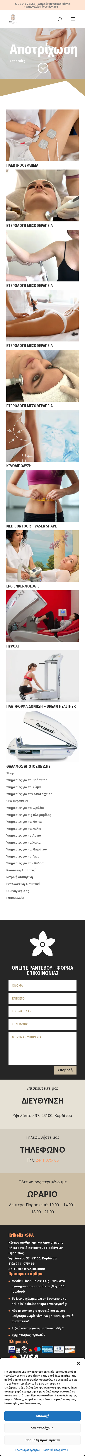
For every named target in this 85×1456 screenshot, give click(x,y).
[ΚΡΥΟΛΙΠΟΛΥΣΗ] (42, 436)
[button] (78, 1363)
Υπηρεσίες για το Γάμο (22, 856)
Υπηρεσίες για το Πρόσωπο (27, 780)
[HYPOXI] (42, 616)
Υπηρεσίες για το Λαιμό (23, 835)
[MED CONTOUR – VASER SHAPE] (42, 496)
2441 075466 (47, 1160)
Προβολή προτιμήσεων (43, 1440)
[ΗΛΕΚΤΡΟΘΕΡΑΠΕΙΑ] (42, 135)
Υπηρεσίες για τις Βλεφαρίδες (28, 815)
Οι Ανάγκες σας (17, 891)
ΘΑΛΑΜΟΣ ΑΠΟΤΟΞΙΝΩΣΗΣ (28, 766)
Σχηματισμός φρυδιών (28, 1335)
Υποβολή (65, 1070)
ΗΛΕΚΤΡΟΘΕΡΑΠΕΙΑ (22, 165)
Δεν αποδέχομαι (42, 1428)
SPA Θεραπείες (17, 801)
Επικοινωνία (15, 898)
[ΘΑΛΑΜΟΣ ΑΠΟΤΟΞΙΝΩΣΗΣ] (42, 736)
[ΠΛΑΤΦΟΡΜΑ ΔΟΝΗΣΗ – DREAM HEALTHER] (42, 676)
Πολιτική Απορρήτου (27, 1450)
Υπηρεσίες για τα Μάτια (24, 822)
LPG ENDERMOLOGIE (22, 586)
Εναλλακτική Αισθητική (23, 884)
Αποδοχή (42, 1416)
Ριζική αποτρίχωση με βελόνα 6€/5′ (38, 1328)
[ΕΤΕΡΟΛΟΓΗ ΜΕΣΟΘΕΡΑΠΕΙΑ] (42, 195)
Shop (10, 773)
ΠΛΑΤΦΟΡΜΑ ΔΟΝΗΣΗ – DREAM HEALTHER (41, 706)
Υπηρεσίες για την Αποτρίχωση (29, 794)
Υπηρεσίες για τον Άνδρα (25, 863)
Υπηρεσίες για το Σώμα (23, 787)
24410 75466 (27, 3)
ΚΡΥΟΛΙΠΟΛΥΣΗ (19, 465)
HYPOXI (12, 646)
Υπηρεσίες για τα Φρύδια (25, 808)
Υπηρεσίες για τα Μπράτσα (26, 849)
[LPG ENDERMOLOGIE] (42, 556)
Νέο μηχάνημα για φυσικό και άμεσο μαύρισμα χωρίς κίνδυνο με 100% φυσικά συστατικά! (42, 1316)
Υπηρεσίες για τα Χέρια (23, 843)
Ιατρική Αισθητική (19, 877)
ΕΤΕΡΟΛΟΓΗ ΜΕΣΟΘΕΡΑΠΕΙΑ (29, 225)
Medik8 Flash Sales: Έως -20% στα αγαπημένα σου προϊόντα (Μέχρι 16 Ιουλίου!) (38, 1286)
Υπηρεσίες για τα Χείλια (23, 829)
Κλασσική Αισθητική (21, 870)
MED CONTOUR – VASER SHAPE (31, 526)
